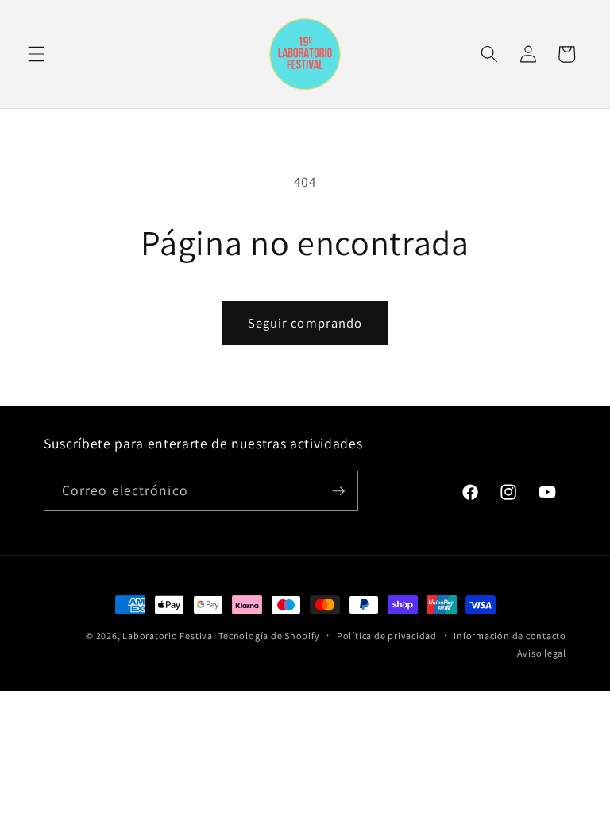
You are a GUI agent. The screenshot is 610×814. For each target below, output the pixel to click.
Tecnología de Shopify (268, 636)
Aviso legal (541, 653)
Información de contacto (510, 636)
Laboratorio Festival (168, 636)
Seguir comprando (305, 322)
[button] (36, 54)
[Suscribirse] (338, 491)
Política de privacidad (387, 636)
